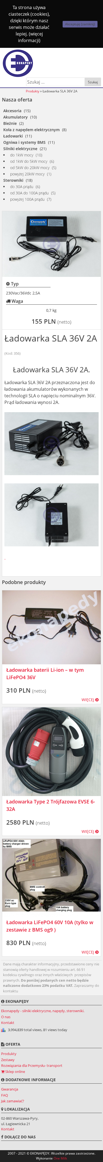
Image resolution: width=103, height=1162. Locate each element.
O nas (5, 1016)
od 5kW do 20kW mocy (29, 167)
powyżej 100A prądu (27, 199)
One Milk (60, 1158)
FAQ (4, 1095)
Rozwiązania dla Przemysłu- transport (31, 1065)
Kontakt (7, 1022)
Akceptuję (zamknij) (80, 24)
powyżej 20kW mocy (27, 174)
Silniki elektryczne (20, 148)
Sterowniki (13, 180)
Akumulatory (15, 117)
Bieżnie (10, 123)
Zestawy (8, 1059)
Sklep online (14, 1071)
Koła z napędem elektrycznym (31, 129)
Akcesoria (12, 110)
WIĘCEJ (88, 699)
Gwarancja (9, 1089)
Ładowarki (13, 136)
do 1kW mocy (21, 155)
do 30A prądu (21, 186)
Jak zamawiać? (12, 1100)
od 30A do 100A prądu (29, 192)
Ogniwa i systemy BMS (24, 142)
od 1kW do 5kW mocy (28, 161)
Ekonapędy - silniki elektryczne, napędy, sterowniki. (42, 1010)
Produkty (32, 91)
